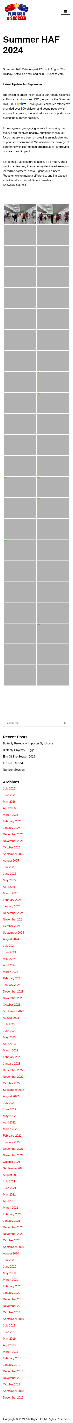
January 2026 (11, 827)
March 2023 (10, 1050)
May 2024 (9, 958)
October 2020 (11, 1240)
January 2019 (11, 1364)
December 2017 (13, 1397)
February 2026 (12, 821)
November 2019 (13, 1305)
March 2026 (10, 814)
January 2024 (11, 985)
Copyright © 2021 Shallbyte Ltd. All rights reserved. (36, 1419)
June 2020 (9, 1266)
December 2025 (13, 834)
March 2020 (10, 1279)
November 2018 (13, 1377)
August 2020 (11, 1253)
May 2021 (9, 1194)
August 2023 (11, 1017)
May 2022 (9, 1116)
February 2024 (12, 978)
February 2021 (12, 1214)
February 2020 (12, 1286)
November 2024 (13, 919)
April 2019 (9, 1345)
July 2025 (9, 867)
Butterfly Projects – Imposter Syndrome (28, 743)
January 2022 (11, 1142)
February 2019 (12, 1358)
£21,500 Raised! (13, 763)
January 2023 (11, 1063)
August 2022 (11, 1096)
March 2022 (10, 1129)
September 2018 (13, 1391)
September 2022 (13, 1089)
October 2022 (11, 1083)
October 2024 (11, 926)
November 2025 (13, 840)
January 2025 (11, 906)
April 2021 (9, 1201)
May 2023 (9, 1037)
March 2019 (10, 1351)
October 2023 (11, 1004)
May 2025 (9, 880)
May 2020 (9, 1273)
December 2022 (13, 1070)
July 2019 (9, 1325)
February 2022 (12, 1135)
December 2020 (13, 1227)
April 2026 (9, 808)
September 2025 (13, 854)
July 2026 (9, 788)
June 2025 (9, 873)
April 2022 (9, 1122)
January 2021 (11, 1220)
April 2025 (9, 886)
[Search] (65, 723)
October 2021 (11, 1161)
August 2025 (11, 860)
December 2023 (13, 991)
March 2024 (10, 971)
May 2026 (9, 801)
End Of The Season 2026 (19, 756)
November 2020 (13, 1233)
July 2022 (9, 1102)
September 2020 (13, 1246)
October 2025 (11, 847)
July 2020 (9, 1260)
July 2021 (9, 1181)
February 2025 (12, 899)
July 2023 (9, 1024)
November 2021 (13, 1155)
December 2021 (13, 1148)
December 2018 (13, 1371)
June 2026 (9, 795)
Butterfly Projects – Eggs (18, 750)
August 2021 (11, 1174)
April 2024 (9, 965)
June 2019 (9, 1332)
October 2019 (11, 1312)
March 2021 (10, 1207)
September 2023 (13, 1011)
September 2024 (13, 932)
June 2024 (9, 952)
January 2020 (11, 1292)
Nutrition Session (14, 769)
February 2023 (12, 1057)
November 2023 (13, 998)
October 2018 (11, 1384)
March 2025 (10, 893)
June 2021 (9, 1188)
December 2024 (13, 913)
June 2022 (9, 1109)
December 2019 (13, 1299)
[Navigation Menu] (65, 11)
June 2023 (9, 1030)
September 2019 (13, 1319)
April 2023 (9, 1043)
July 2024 (9, 945)
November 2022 (13, 1076)
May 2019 (9, 1338)
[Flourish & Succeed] (16, 11)
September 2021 (13, 1168)
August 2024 (11, 939)
